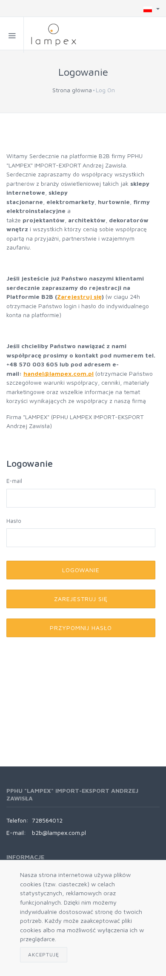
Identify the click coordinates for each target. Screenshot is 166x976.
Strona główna (72, 90)
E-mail (14, 480)
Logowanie (81, 569)
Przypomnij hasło (81, 627)
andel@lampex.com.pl (60, 373)
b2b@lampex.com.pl (59, 832)
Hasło (13, 520)
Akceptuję (43, 954)
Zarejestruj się (79, 296)
